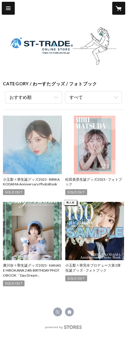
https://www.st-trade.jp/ (69, 312)
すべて (76, 97)
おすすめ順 (20, 97)
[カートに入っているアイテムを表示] (118, 8)
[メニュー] (8, 8)
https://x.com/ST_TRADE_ (57, 312)
